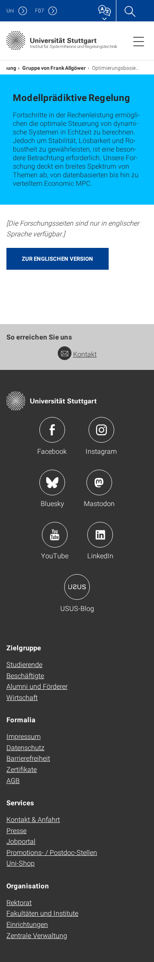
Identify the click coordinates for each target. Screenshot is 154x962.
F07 (39, 10)
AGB (13, 780)
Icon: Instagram (101, 430)
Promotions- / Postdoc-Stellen (51, 852)
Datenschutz (25, 747)
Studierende (24, 664)
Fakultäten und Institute (42, 912)
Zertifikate (21, 769)
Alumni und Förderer (37, 686)
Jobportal (21, 841)
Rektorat (19, 902)
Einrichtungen (27, 924)
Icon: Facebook (52, 430)
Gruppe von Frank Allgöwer (54, 67)
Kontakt (85, 353)
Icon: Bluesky (52, 482)
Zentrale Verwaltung (36, 935)
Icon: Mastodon (99, 482)
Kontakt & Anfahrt (33, 819)
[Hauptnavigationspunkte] (139, 41)
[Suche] (130, 11)
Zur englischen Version (57, 258)
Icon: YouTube (55, 535)
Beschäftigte (25, 675)
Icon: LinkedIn (100, 535)
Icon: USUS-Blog (77, 587)
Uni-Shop (20, 862)
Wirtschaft (22, 697)
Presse (16, 830)
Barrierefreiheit (28, 758)
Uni (10, 10)
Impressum (23, 736)
